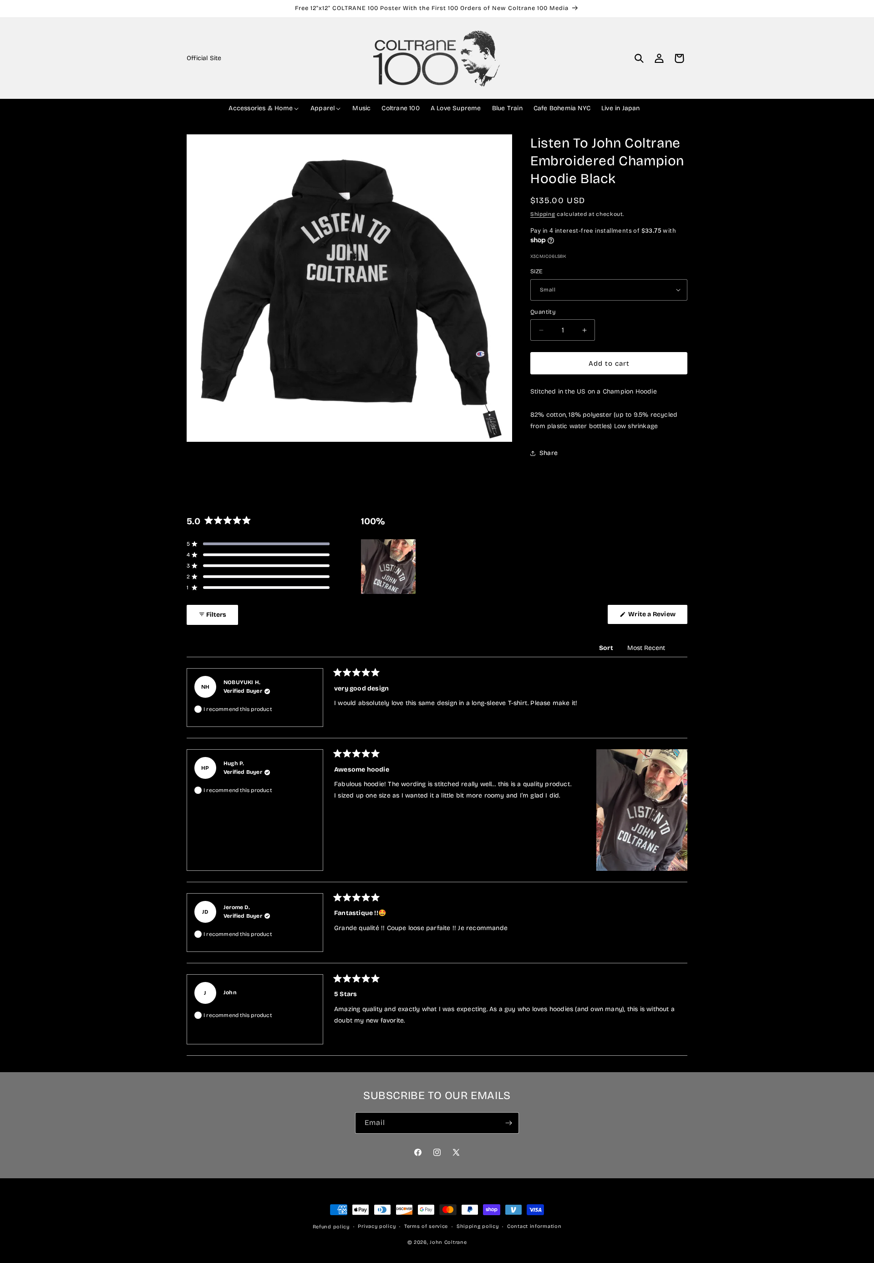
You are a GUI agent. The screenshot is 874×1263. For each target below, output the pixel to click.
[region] (389, 566)
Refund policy (331, 1227)
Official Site (204, 58)
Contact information (534, 1226)
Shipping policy (478, 1226)
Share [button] (548, 453)
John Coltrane (448, 1242)
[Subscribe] (508, 1123)
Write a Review (657, 617)
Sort (607, 648)
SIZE (536, 271)
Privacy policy (377, 1226)
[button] (639, 58)
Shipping (542, 214)
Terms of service (426, 1226)
